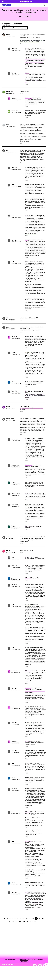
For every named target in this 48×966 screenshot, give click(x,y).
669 (20, 921)
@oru (26, 167)
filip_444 (8, 550)
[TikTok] (44, 965)
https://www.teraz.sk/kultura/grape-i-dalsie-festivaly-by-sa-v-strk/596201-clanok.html (35, 395)
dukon (8, 34)
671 (27, 921)
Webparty (6, 24)
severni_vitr (9, 91)
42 (10, 921)
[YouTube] (36, 965)
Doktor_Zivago (10, 418)
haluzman (14, 98)
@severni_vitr (28, 98)
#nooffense (28, 233)
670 (24, 921)
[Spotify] (41, 965)
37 (29, 918)
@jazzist (27, 336)
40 (39, 918)
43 (13, 921)
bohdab (8, 318)
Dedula (8, 537)
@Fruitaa (27, 493)
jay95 (13, 381)
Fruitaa (14, 482)
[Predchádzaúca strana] (5, 918)
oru (7, 150)
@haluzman (28, 110)
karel (13, 557)
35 (23, 918)
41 (43, 918)
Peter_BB (14, 48)
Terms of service (6, 25)
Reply (21, 43)
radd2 (8, 406)
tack (13, 184)
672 (31, 921)
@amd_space (28, 465)
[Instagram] (39, 965)
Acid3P (8, 124)
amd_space (15, 438)
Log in (20, 16)
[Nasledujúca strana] (38, 921)
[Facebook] (34, 965)
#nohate (34, 233)
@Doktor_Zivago (29, 438)
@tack (26, 215)
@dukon (27, 48)
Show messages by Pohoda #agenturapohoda (15, 27)
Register (27, 16)
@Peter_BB (28, 184)
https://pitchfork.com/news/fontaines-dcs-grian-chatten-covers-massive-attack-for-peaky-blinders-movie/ (35, 60)
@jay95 (27, 391)
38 (33, 918)
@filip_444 (28, 557)
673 (35, 921)
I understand (24, 961)
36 (26, 918)
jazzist (8, 327)
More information (38, 959)
